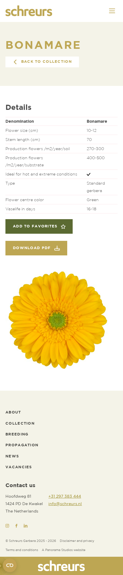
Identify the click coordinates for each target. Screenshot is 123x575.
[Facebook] (16, 526)
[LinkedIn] (25, 526)
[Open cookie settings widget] (10, 565)
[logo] (61, 565)
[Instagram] (7, 526)
